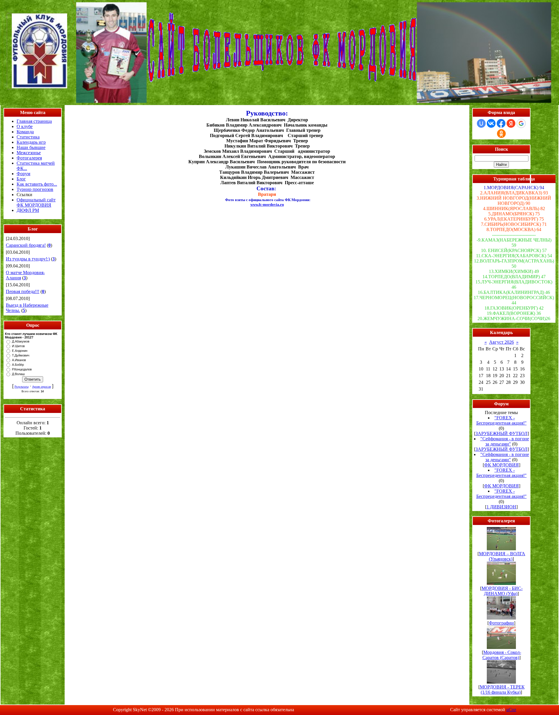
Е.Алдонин (19, 350)
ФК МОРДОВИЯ (501, 464)
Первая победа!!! (22, 291)
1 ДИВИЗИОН (501, 506)
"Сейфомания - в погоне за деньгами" (504, 441)
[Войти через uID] (481, 123)
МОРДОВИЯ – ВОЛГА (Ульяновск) (502, 556)
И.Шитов (18, 346)
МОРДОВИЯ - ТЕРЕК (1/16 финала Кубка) (502, 689)
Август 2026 (501, 342)
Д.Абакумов (20, 341)
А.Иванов (19, 360)
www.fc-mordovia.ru (267, 204)
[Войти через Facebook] (501, 123)
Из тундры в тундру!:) (28, 258)
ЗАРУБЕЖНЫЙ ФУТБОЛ (501, 433)
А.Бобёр (18, 364)
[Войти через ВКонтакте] (491, 123)
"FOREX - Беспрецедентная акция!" (501, 420)
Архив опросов (41, 386)
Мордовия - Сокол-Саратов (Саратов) (501, 655)
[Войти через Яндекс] (511, 123)
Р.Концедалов (22, 369)
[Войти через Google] (521, 123)
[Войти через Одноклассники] (501, 133)
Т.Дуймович (20, 355)
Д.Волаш (18, 374)
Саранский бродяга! (26, 245)
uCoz (511, 709)
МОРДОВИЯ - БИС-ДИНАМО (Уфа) (502, 591)
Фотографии (501, 622)
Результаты (22, 386)
